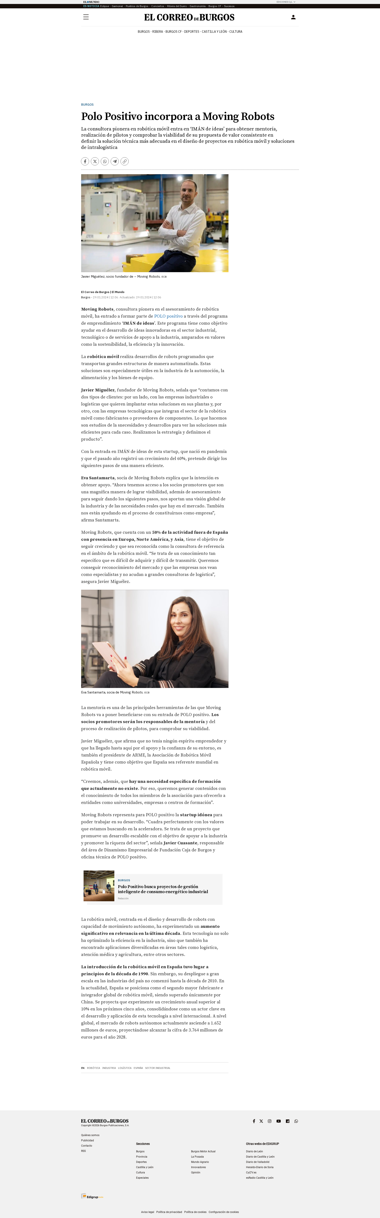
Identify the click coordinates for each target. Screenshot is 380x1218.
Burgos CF (214, 6)
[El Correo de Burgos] (189, 17)
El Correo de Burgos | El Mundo (102, 292)
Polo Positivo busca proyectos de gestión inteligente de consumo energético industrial (163, 889)
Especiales (142, 1177)
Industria (109, 1068)
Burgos (144, 32)
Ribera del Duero (177, 6)
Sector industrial (157, 1068)
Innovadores (198, 1167)
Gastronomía (198, 6)
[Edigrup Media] (92, 1196)
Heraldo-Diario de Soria (260, 1167)
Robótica (93, 1068)
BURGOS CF (174, 32)
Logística (125, 1068)
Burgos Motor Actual (203, 1151)
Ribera (157, 32)
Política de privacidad (169, 1212)
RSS (83, 1151)
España (138, 1068)
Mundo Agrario (200, 1162)
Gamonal (117, 6)
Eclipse (104, 6)
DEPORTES (191, 32)
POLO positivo (168, 316)
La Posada (197, 1156)
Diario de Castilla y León (260, 1156)
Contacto (86, 1145)
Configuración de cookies (224, 1212)
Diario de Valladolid (257, 1162)
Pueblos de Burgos (137, 6)
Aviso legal (147, 1212)
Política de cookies (195, 1212)
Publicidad (87, 1140)
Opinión (195, 1172)
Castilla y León (214, 32)
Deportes (141, 1162)
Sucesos (229, 6)
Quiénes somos (90, 1135)
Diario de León (254, 1151)
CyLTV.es (251, 1172)
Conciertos (157, 6)
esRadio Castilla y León (260, 1177)
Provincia (141, 1156)
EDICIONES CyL (284, 2)
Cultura (235, 32)
